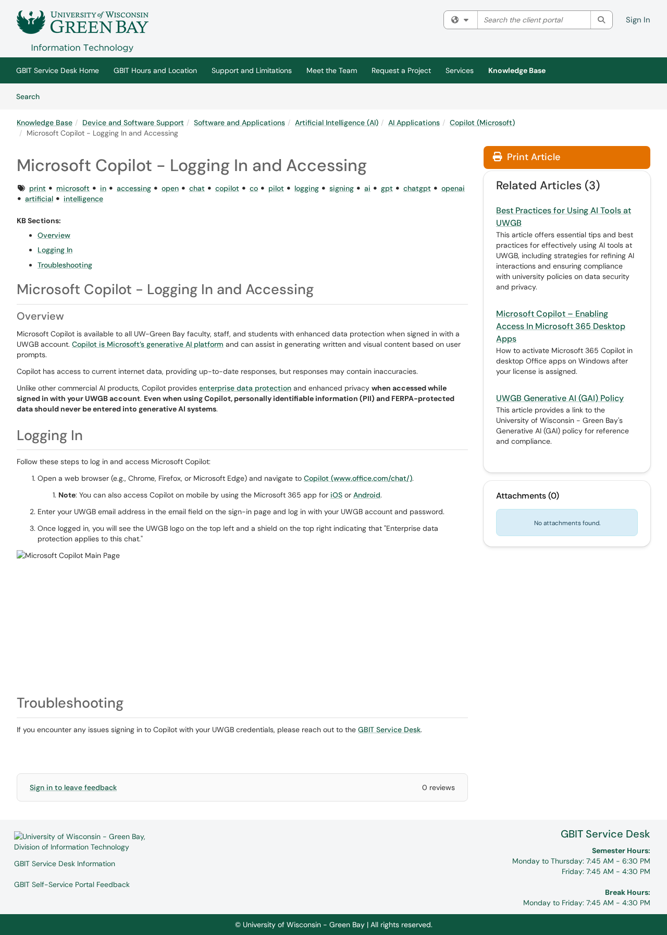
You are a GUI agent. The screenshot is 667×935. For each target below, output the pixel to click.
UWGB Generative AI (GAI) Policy (560, 398)
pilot (276, 188)
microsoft (73, 188)
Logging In (55, 249)
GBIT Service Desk (605, 834)
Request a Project (401, 70)
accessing (134, 188)
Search (31, 96)
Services (460, 70)
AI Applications (414, 122)
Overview (54, 235)
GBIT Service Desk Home (57, 70)
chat (197, 188)
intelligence (83, 198)
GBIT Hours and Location (155, 70)
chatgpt (417, 188)
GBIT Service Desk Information (64, 863)
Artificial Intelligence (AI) (336, 122)
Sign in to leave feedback (73, 787)
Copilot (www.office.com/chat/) (358, 478)
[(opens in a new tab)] (83, 31)
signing (341, 188)
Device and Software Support (133, 122)
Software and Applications (239, 122)
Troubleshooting (65, 265)
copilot (227, 188)
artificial (39, 198)
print (37, 188)
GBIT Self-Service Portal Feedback (72, 884)
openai (453, 188)
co (254, 188)
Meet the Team (331, 70)
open (170, 188)
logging (306, 188)
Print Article (532, 157)
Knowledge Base (517, 70)
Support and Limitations (252, 70)
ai (367, 188)
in (103, 188)
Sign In (638, 20)
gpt (387, 188)
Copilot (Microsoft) (482, 122)
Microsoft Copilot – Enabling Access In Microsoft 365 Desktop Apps (560, 326)
